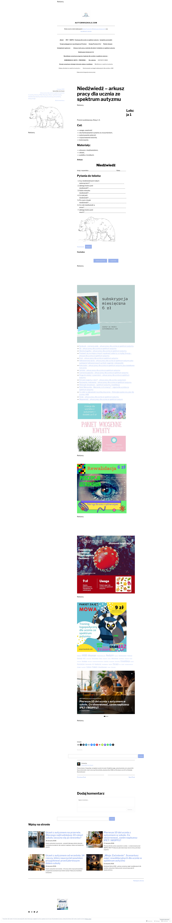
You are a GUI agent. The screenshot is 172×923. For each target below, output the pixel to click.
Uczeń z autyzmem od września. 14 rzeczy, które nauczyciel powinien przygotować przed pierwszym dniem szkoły (105, 704)
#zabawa (88, 667)
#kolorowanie (57, 95)
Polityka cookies (88, 918)
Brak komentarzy (59, 100)
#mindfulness (121, 658)
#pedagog (84, 661)
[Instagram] (32, 912)
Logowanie (113, 260)
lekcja (29, 98)
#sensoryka (88, 664)
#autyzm (110, 655)
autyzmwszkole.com (86, 23)
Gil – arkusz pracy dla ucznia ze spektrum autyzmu (98, 348)
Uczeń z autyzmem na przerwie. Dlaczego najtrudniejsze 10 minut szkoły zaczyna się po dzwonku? (64, 835)
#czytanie (116, 655)
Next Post (132, 777)
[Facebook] (29, 912)
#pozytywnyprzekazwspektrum (97, 661)
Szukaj (141, 756)
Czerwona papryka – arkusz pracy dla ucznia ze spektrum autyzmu (103, 373)
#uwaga (79, 667)
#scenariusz (50, 96)
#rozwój (132, 661)
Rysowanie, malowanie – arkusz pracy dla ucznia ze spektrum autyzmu (105, 382)
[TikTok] (37, 912)
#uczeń (122, 664)
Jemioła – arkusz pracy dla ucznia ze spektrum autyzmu (99, 370)
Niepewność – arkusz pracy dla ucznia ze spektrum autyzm (101, 399)
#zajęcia (94, 667)
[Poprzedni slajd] (79, 692)
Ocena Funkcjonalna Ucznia (85, 698)
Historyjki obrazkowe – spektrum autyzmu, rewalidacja (99, 385)
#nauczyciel (79, 661)
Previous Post (81, 777)
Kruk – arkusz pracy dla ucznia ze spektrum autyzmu (98, 358)
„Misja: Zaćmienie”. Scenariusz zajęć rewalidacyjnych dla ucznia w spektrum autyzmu (123, 858)
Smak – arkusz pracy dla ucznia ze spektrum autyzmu (99, 397)
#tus (120, 664)
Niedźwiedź (80, 246)
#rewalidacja (125, 661)
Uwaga (33, 98)
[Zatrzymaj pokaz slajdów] (132, 673)
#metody (109, 658)
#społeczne (98, 664)
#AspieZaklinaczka (101, 655)
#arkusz (36, 95)
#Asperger (45, 95)
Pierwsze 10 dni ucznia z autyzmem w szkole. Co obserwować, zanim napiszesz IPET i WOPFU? (120, 836)
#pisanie (37, 96)
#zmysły (109, 667)
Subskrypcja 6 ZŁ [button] (100, 260)
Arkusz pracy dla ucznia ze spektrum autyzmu (52, 93)
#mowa (130, 658)
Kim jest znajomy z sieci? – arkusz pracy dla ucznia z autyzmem (102, 380)
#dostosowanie (123, 655)
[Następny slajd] (133, 692)
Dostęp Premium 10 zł (87, 29)
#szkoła (110, 664)
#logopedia (105, 658)
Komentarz (130, 809)
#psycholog (117, 661)
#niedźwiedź (31, 96)
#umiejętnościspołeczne (129, 664)
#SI (93, 664)
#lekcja (100, 658)
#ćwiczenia (113, 667)
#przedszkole (111, 661)
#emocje (79, 658)
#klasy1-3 (51, 95)
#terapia (116, 664)
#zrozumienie (57, 96)
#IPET (84, 658)
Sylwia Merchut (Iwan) (87, 765)
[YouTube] (34, 912)
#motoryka (127, 658)
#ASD (40, 95)
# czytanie (31, 95)
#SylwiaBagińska (105, 664)
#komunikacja (95, 658)
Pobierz (88, 246)
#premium (106, 661)
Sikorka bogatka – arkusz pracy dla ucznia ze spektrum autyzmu (103, 351)
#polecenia (43, 96)
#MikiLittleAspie (114, 658)
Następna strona (138, 881)
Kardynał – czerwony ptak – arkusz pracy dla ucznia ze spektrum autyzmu (106, 346)
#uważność (83, 667)
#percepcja (90, 661)
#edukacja (129, 655)
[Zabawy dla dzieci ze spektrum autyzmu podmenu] (80, 68)
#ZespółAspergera (102, 667)
